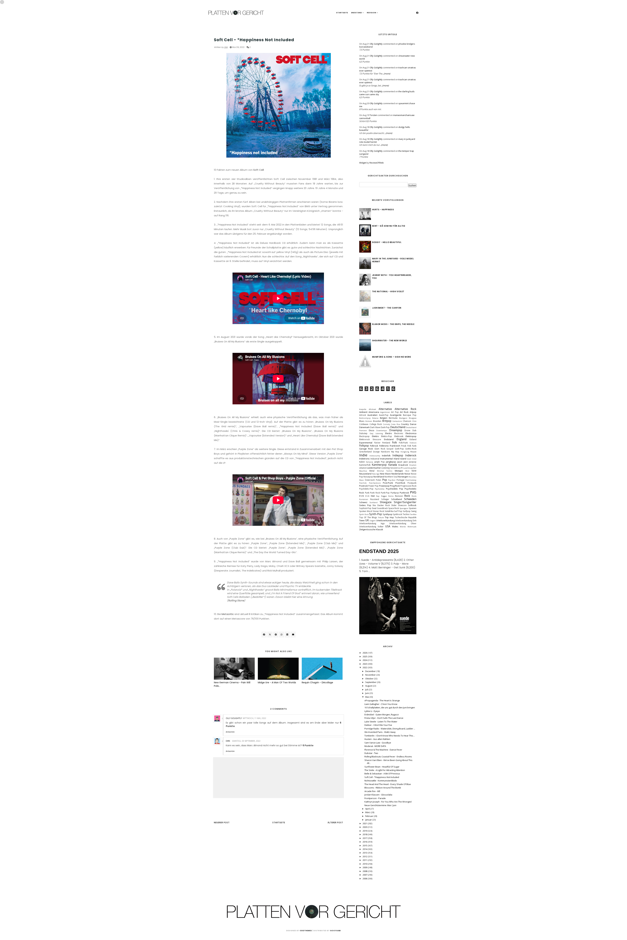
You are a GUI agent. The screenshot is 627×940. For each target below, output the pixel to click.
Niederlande (397, 473)
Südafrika (389, 511)
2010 (365, 863)
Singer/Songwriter (405, 502)
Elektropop (411, 436)
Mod (407, 471)
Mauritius (363, 471)
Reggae (384, 496)
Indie (363, 455)
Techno (406, 514)
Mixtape (399, 470)
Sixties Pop (365, 505)
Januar (368, 819)
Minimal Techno (384, 471)
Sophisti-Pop (365, 508)
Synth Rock (364, 514)
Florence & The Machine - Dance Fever (383, 749)
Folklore (413, 443)
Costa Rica (395, 424)
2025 (365, 656)
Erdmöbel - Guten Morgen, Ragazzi (381, 714)
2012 (365, 856)
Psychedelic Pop (394, 488)
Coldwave (363, 424)
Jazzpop (412, 461)
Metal (371, 470)
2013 (365, 852)
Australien (372, 415)
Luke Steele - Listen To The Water (380, 721)
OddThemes (306, 930)
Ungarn (373, 520)
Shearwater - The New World (389, 340)
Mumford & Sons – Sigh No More (391, 356)
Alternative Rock (405, 409)
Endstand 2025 (379, 551)
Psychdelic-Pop (366, 488)
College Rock (376, 424)
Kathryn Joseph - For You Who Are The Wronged (387, 801)
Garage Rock (366, 448)
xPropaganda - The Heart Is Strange (382, 700)
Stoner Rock (378, 511)
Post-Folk (363, 483)
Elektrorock (364, 439)
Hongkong (405, 452)
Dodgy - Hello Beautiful (387, 242)
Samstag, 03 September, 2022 (246, 741)
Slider (394, 505)
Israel (409, 459)
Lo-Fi (400, 467)
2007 (365, 874)
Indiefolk (386, 455)
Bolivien (368, 421)
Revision (371, 12)
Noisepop (368, 476)
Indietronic (364, 458)
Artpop (413, 412)
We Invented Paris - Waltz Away (380, 732)
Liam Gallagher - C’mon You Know (380, 704)
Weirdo (403, 527)
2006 (365, 878)
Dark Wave (375, 427)
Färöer (377, 442)
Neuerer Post (222, 822)
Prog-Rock (395, 485)
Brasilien (377, 421)
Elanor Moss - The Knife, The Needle (393, 324)
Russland (374, 499)
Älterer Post (335, 822)
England (401, 439)
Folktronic (384, 445)
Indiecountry (375, 456)
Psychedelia (379, 489)
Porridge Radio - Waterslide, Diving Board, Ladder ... (389, 728)
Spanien (412, 508)
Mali (414, 468)
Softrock (412, 505)
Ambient (363, 412)
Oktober (369, 678)
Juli (367, 689)
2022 (365, 667)
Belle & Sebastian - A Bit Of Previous (382, 773)
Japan (399, 461)
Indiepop (397, 455)
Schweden (410, 499)
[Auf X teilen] (270, 635)
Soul (374, 508)
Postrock (363, 485)
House (413, 451)
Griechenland (365, 451)
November (370, 674)
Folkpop (364, 445)
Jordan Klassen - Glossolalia (378, 794)
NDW (414, 470)
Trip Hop (389, 517)
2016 (365, 841)
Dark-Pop (385, 427)
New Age (375, 474)
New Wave (385, 473)
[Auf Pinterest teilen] (293, 635)
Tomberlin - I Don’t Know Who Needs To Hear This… (389, 735)
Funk (414, 445)
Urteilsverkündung (385, 520)
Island (403, 458)
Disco (371, 430)
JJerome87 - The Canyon (386, 307)
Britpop (386, 421)
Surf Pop (398, 511)
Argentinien (385, 412)
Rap (377, 496)
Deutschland (397, 427)
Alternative (385, 409)
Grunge (376, 451)
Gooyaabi (335, 930)
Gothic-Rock (410, 448)
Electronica (411, 433)
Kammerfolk (364, 465)
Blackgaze (403, 418)
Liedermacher (374, 467)
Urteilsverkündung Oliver (402, 523)
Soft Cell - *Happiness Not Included (381, 777)
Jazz (406, 461)
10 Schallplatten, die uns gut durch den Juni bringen (389, 707)
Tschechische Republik (405, 517)
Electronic (398, 433)
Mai (367, 696)
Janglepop (391, 461)
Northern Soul (391, 476)
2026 (365, 652)
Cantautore (397, 421)
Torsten (373, 115)
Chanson (407, 421)
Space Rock (393, 508)
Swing (413, 511)
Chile (414, 421)
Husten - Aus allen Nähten (377, 739)
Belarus (375, 418)
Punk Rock (375, 492)
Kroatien (412, 465)
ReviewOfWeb (377, 162)
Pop (384, 480)
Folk (394, 442)
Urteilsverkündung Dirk (405, 520)
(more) (387, 73)
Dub (414, 430)
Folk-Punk (403, 442)
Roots (414, 496)
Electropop (364, 436)
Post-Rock (400, 482)
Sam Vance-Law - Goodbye (377, 742)
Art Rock (404, 412)
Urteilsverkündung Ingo (372, 523)
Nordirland (378, 476)
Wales (395, 526)
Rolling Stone (236, 600)
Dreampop (395, 430)
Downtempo (381, 430)
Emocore (377, 439)
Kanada (392, 464)
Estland (413, 439)
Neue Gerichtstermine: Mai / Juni (380, 805)
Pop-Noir (391, 480)
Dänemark (364, 427)
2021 (365, 823)
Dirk (226, 47)
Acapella (362, 409)
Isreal (414, 459)
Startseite (342, 12)
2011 (365, 860)
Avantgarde (396, 415)
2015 (365, 845)
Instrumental (386, 458)
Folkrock (374, 445)
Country (405, 424)
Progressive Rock (408, 485)
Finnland (386, 442)
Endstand (356, 12)
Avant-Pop (383, 415)
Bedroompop (365, 418)
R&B (373, 496)
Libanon (363, 467)
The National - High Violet (388, 291)
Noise (407, 473)
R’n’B (367, 496)
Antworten (230, 732)
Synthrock (397, 514)
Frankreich (395, 445)
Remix (391, 496)
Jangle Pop (379, 461)
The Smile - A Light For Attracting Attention (384, 770)
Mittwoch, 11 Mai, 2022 (254, 718)
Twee (362, 520)
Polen (378, 480)
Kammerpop (379, 464)
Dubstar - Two (371, 753)
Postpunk (412, 483)
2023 (365, 663)
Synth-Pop (375, 514)
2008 (365, 871)
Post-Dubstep (410, 480)
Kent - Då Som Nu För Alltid (388, 225)
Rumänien (363, 499)
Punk (367, 492)
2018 (365, 834)
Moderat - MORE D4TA (375, 746)
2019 (365, 830)
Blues (361, 421)
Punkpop (395, 492)
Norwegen (403, 476)
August (369, 685)
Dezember (370, 671)
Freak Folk (406, 445)
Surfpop (406, 511)
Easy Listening (376, 433)
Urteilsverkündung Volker (371, 526)
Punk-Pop (385, 492)
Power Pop (373, 485)
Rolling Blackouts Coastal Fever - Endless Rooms (388, 756)
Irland (396, 458)
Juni (367, 693)
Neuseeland (365, 473)
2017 (365, 838)
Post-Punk (388, 482)
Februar (369, 816)
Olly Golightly (234, 718)
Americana (374, 412)
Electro (388, 433)
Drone (407, 430)
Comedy (386, 424)
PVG (413, 492)
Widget (363, 162)
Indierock (410, 455)
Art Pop (395, 412)
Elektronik (398, 436)
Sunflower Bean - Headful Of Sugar (381, 766)
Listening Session (389, 467)
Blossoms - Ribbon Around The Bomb (382, 787)
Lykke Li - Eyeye (372, 711)
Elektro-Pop (386, 436)
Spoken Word (365, 511)
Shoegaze (386, 502)
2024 (365, 660)
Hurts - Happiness (383, 209)
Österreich (370, 480)
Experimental (365, 442)
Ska (374, 505)
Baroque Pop (409, 415)
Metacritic (228, 614)
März (368, 812)
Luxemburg (407, 468)
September (371, 682)
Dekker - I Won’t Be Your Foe (378, 725)
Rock (407, 496)
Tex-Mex (413, 514)
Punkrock (404, 492)
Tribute (381, 517)
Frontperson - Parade (375, 798)
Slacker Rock (383, 505)
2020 (365, 827)
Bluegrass (412, 418)
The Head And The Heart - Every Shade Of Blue (387, 784)
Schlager (385, 499)
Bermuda (393, 418)
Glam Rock (379, 448)
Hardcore (385, 451)
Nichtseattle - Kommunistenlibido (380, 780)
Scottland (374, 502)
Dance (413, 424)
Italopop (369, 462)
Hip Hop (395, 451)
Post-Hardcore (375, 483)
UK (215, 33)
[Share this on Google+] (275, 635)
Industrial (374, 458)
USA (387, 526)
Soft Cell (258, 170)
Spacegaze (404, 508)
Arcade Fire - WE (372, 791)
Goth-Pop (399, 448)
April (367, 808)
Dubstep (363, 433)
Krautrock (403, 464)
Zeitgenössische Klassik (371, 529)
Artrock (362, 415)
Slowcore (402, 505)
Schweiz (363, 502)
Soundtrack (382, 508)
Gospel (389, 448)
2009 (365, 867)
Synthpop (387, 514)
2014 (365, 849)
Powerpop (384, 485)
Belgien (383, 417)
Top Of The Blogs (368, 517)
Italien (362, 461)
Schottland (396, 499)
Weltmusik (412, 527)
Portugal (400, 480)
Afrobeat (372, 409)
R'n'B (361, 496)
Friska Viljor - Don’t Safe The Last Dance (383, 717)
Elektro (375, 436)
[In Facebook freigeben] (264, 635)
